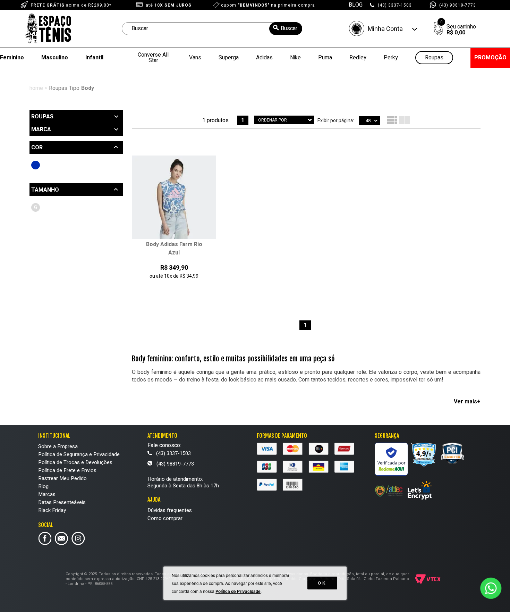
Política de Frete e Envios (67, 470)
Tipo (74, 88)
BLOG (356, 5)
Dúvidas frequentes (169, 510)
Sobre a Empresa (58, 446)
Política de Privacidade (238, 591)
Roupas (434, 58)
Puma (325, 57)
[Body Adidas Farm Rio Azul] (174, 198)
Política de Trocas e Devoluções (75, 462)
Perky (391, 57)
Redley (357, 57)
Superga (229, 57)
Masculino (54, 57)
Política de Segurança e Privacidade (79, 454)
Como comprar (164, 518)
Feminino (12, 57)
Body (87, 88)
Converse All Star (153, 57)
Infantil (94, 57)
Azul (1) (35, 165)
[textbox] (212, 28)
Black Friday (52, 510)
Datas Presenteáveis (62, 502)
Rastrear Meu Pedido (62, 478)
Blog (43, 486)
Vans (195, 57)
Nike (295, 57)
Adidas (264, 57)
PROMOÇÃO (490, 57)
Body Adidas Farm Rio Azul (174, 248)
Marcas (47, 494)
